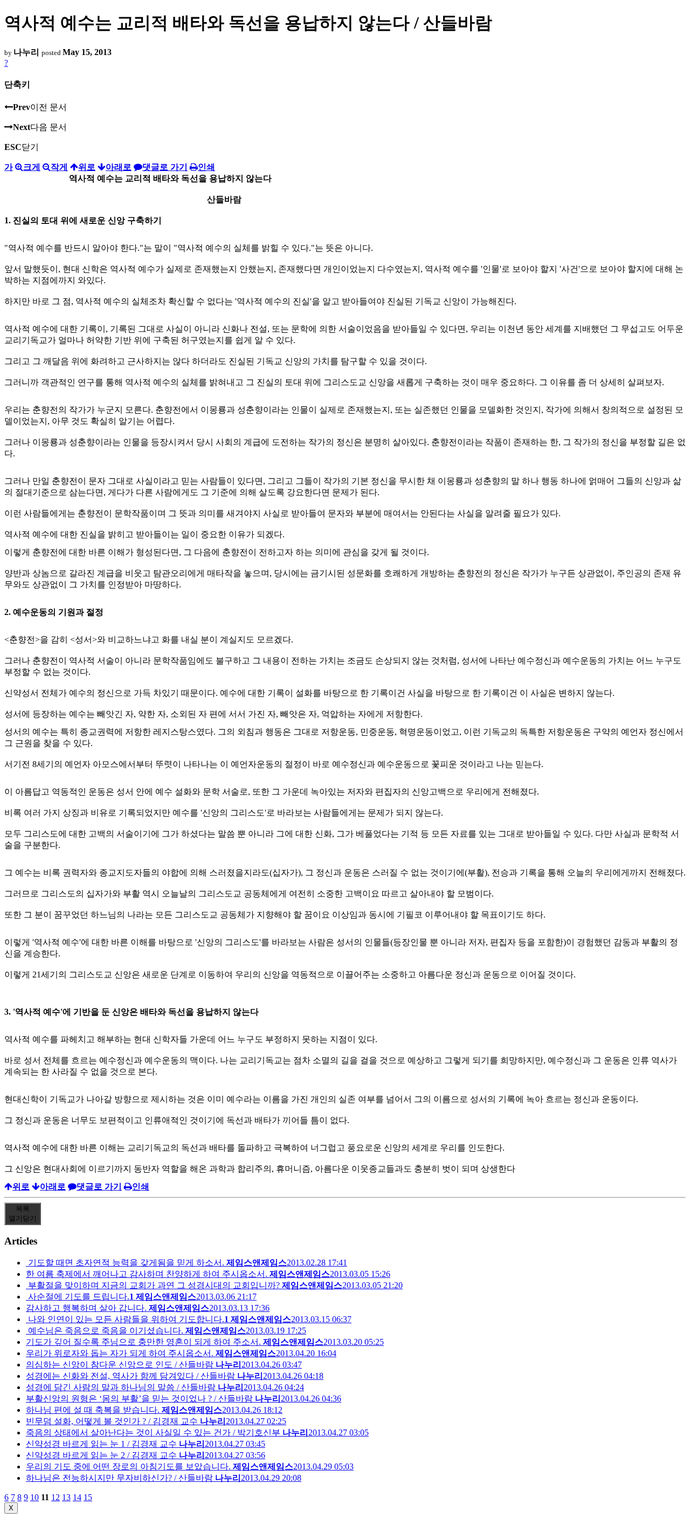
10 (34, 1497)
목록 (23, 1213)
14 (77, 1497)
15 (88, 1497)
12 (55, 1497)
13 (66, 1497)
